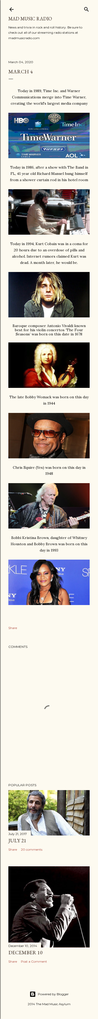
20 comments (31, 849)
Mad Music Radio (30, 19)
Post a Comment (34, 961)
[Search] (86, 8)
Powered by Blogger (53, 994)
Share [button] (12, 628)
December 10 (25, 952)
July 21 (17, 840)
